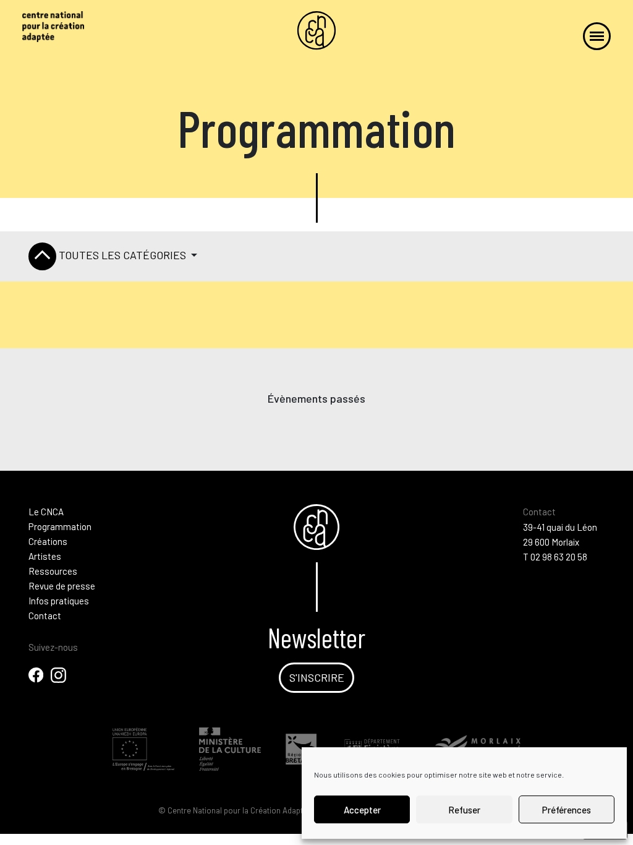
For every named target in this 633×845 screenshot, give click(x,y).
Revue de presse (61, 585)
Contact (44, 615)
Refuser (464, 809)
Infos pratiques (58, 600)
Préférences (566, 809)
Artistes (44, 556)
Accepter (362, 809)
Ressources (52, 571)
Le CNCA (46, 511)
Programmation (59, 526)
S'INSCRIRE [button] (316, 677)
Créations (47, 541)
